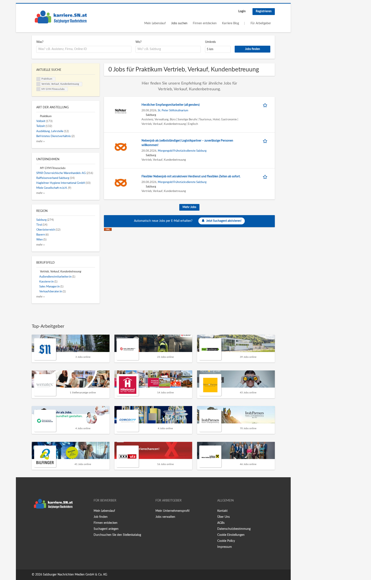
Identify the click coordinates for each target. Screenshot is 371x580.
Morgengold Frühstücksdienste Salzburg (182, 151)
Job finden (101, 516)
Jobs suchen (179, 23)
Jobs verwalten (165, 516)
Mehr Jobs (189, 207)
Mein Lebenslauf (155, 23)
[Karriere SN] (61, 17)
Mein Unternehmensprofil (172, 510)
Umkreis (210, 42)
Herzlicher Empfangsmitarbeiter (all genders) (170, 104)
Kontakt (222, 510)
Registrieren (264, 11)
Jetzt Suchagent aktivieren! (224, 220)
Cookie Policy (226, 540)
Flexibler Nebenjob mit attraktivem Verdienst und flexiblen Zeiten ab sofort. (190, 176)
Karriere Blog (230, 23)
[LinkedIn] (48, 520)
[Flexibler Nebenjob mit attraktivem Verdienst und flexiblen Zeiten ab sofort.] (120, 182)
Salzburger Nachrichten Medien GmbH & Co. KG (75, 574)
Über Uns (223, 516)
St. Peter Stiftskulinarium (173, 110)
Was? (39, 42)
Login (242, 11)
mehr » (40, 141)
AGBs (221, 522)
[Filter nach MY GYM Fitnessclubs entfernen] (38, 168)
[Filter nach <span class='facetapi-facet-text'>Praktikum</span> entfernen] (38, 79)
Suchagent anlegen (106, 528)
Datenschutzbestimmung (234, 528)
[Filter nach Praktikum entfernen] (38, 116)
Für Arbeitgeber (261, 23)
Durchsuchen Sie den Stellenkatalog (117, 534)
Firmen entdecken (205, 23)
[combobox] (83, 49)
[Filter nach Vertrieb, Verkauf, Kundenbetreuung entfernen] (38, 271)
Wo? (138, 42)
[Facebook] (35, 520)
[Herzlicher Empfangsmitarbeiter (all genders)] (120, 110)
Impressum (224, 546)
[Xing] (42, 520)
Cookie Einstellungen (231, 534)
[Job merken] (266, 105)
